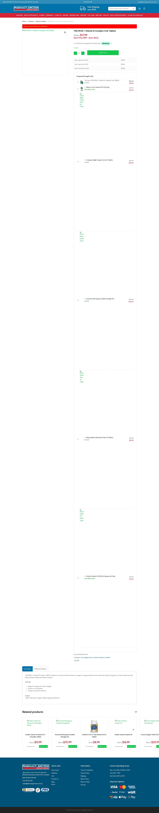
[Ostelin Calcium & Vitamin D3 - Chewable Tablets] (35, 725)
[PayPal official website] (114, 792)
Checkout (54, 773)
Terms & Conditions (87, 770)
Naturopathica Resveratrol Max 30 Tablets (99, 437)
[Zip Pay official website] (114, 797)
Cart (52, 776)
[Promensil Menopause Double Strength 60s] (65, 725)
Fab (78, 660)
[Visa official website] (114, 787)
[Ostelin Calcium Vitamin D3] (123, 725)
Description (27, 669)
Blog (52, 782)
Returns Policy (85, 782)
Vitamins (31, 21)
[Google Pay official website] (131, 797)
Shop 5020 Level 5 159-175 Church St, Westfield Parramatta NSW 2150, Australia (35, 774)
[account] (139, 8)
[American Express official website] (131, 787)
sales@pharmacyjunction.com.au (147, 2)
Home (24, 21)
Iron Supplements (87, 657)
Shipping (83, 776)
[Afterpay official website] (122, 792)
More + (53, 784)
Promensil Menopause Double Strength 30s (100, 299)
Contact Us (55, 779)
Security (83, 785)
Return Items (85, 779)
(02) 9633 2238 (87, 2)
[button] (65, 32)
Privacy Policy (85, 773)
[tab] (27, 668)
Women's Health (41, 21)
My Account (55, 770)
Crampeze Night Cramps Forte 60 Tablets (99, 160)
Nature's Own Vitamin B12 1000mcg (97, 87)
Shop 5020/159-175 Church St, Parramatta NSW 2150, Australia (20, 2)
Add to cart (103, 53)
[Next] (133, 730)
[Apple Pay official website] (122, 797)
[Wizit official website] (131, 792)
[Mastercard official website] (122, 787)
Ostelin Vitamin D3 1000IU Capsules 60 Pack (100, 576)
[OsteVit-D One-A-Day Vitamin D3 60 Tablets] (94, 725)
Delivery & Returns (41, 669)
